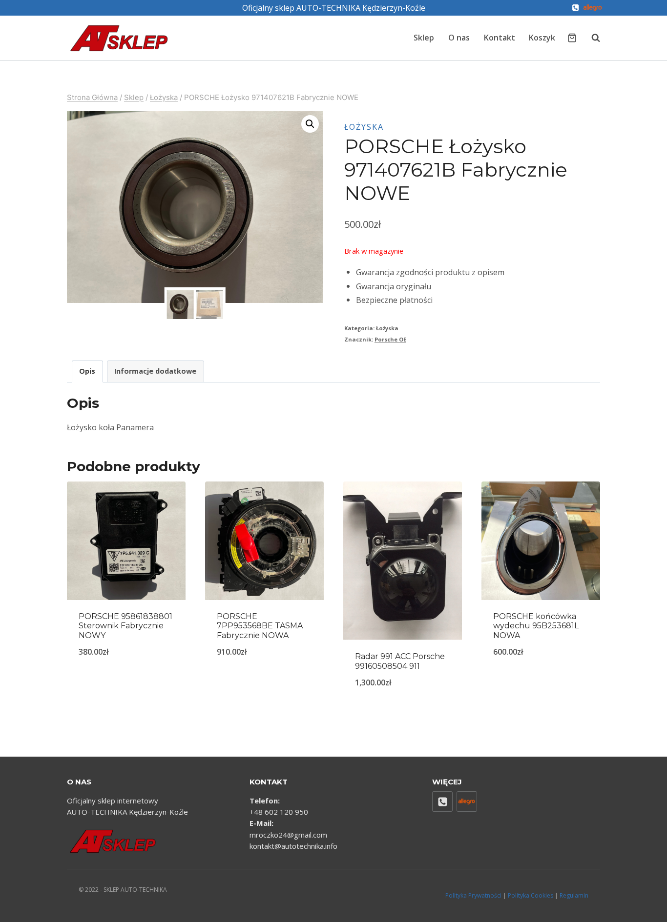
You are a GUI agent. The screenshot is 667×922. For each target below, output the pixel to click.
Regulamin (574, 895)
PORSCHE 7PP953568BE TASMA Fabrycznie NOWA (260, 626)
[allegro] (592, 8)
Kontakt (499, 37)
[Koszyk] (572, 37)
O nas (459, 37)
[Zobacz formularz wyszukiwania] (591, 37)
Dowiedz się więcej (265, 677)
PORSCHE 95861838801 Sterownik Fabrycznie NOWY (125, 626)
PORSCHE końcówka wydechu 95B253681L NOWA (536, 626)
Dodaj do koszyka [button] (126, 684)
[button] (310, 124)
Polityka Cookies (530, 895)
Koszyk (542, 37)
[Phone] (575, 8)
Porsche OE (390, 339)
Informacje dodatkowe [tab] (155, 371)
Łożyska (364, 126)
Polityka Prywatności (473, 895)
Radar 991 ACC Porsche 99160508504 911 (400, 661)
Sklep (424, 37)
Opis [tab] (87, 371)
